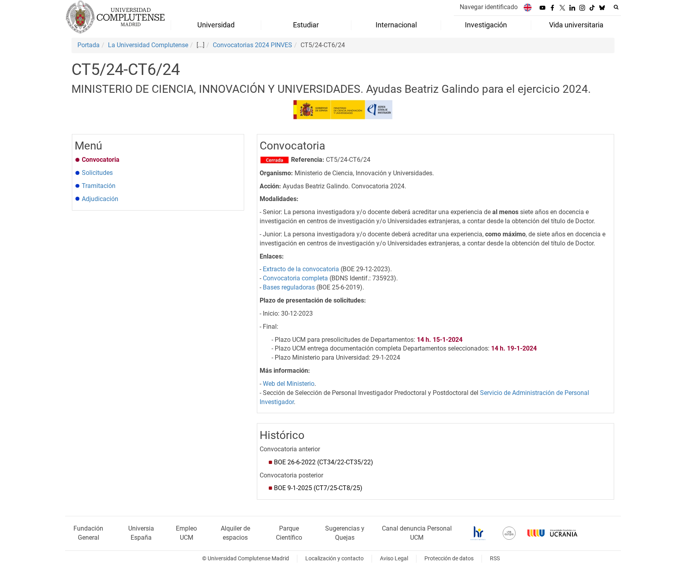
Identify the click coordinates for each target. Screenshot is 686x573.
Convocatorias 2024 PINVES (252, 45)
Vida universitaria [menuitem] (576, 25)
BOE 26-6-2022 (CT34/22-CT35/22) (323, 462)
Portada (88, 45)
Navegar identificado (489, 7)
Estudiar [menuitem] (306, 25)
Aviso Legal (394, 558)
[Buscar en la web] (616, 7)
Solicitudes (97, 172)
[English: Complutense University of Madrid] (528, 7)
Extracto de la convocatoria (301, 269)
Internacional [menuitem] (396, 25)
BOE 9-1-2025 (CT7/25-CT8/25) (318, 488)
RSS (495, 558)
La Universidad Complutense (148, 45)
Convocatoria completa (295, 278)
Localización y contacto (334, 558)
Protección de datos (449, 558)
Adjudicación (100, 199)
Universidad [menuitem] (216, 25)
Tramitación (99, 186)
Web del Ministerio (288, 383)
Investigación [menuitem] (486, 25)
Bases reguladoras (288, 287)
